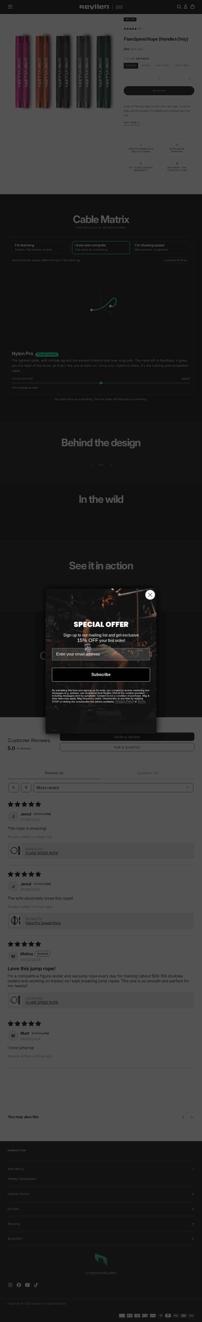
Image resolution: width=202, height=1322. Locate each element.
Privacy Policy (125, 701)
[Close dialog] (150, 594)
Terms (141, 701)
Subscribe (101, 674)
